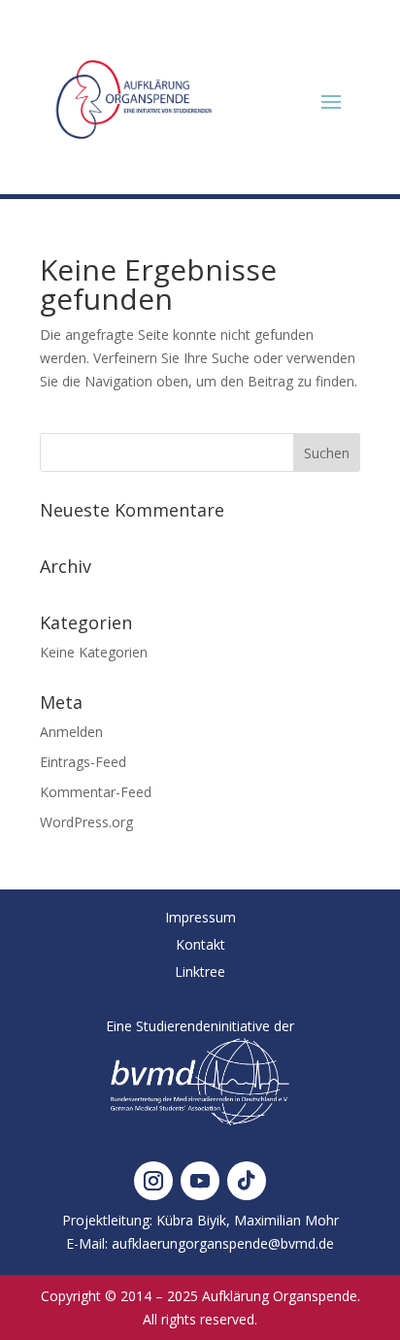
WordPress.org (86, 822)
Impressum (200, 917)
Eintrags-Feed (83, 762)
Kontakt (200, 944)
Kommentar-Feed (95, 792)
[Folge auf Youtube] (200, 1180)
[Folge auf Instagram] (153, 1180)
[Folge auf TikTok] (246, 1180)
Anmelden (71, 731)
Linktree (200, 971)
